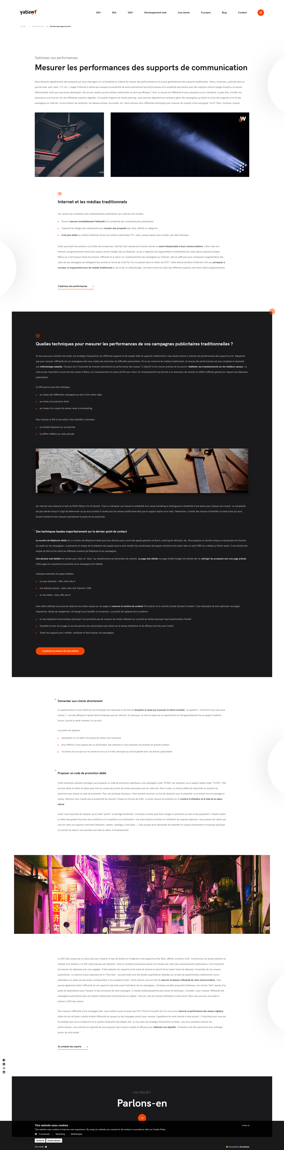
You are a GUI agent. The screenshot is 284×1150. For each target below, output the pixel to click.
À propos (206, 12)
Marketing (60, 1134)
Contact (242, 12)
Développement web (155, 12)
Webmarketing (38, 26)
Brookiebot (244, 1147)
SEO (98, 12)
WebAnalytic (76, 1134)
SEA (114, 12)
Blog (224, 12)
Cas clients (184, 12)
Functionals (44, 1134)
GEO (130, 12)
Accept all (40, 1140)
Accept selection (53, 1140)
